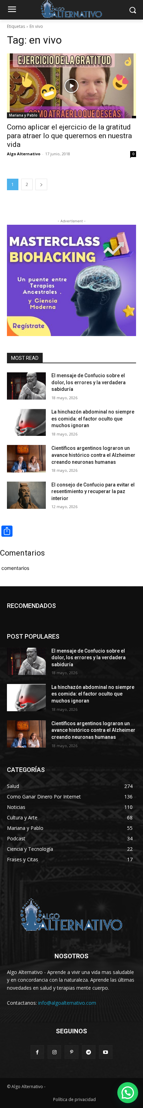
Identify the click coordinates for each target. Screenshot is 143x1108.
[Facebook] (37, 1052)
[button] (127, 1092)
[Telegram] (88, 1052)
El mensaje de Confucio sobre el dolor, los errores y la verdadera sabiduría (88, 382)
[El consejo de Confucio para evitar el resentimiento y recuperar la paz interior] (26, 495)
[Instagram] (54, 1052)
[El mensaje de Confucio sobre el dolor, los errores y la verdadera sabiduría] (26, 386)
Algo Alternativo (23, 153)
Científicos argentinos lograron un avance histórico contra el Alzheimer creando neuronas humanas (93, 454)
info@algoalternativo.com (67, 1002)
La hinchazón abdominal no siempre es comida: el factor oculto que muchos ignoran (92, 418)
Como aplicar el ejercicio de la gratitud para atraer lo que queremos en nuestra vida (69, 136)
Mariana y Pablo (23, 115)
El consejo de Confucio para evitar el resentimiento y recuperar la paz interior (93, 491)
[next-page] (41, 184)
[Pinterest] (71, 1052)
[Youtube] (105, 1052)
